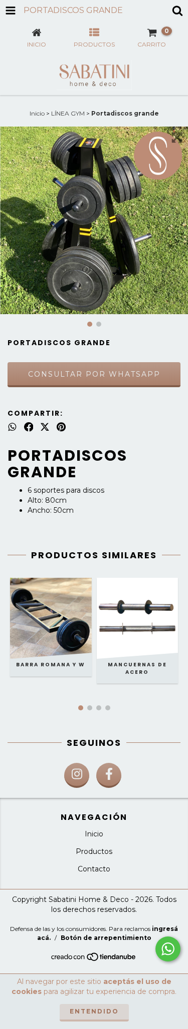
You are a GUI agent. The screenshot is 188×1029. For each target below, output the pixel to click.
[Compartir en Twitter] (45, 427)
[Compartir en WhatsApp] (12, 427)
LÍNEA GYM (68, 113)
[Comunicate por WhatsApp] (167, 948)
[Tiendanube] (94, 959)
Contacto (94, 868)
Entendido (94, 1011)
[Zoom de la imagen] (176, 137)
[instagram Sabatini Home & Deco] (76, 775)
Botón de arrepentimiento (106, 937)
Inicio (37, 113)
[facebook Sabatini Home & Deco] (108, 775)
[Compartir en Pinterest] (61, 427)
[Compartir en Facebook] (29, 427)
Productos (94, 851)
